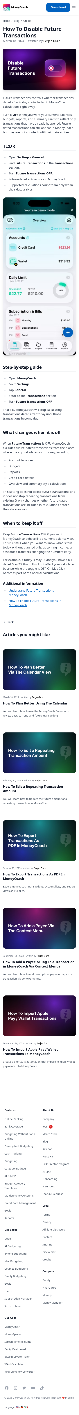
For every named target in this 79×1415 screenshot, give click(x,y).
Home (6, 20)
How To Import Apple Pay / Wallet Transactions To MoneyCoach (30, 1051)
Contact (47, 1237)
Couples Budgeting (16, 1268)
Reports (9, 1218)
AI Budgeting (12, 1246)
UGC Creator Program (55, 1164)
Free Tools (48, 1186)
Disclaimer (48, 1252)
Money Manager (52, 1302)
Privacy (46, 1222)
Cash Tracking (13, 1153)
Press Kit (47, 1156)
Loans (8, 1291)
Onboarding (50, 1179)
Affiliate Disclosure (53, 1229)
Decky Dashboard (15, 1349)
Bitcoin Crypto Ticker (17, 1356)
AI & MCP (10, 1176)
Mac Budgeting (13, 1261)
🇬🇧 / (18, 1407)
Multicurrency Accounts (19, 1195)
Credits (46, 1259)
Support (47, 1171)
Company (48, 1119)
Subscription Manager (18, 1298)
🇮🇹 (26, 1407)
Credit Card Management (20, 1203)
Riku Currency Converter (19, 1371)
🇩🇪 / (23, 1407)
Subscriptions (12, 1306)
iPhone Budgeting (15, 1253)
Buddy (46, 1280)
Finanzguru (49, 1287)
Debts (8, 1238)
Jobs (46, 1126)
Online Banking (14, 1119)
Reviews (47, 1149)
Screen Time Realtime (17, 1341)
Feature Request (52, 1194)
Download (58, 7)
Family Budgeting (15, 1276)
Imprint (47, 1244)
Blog (16, 20)
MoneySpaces (12, 1334)
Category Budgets (15, 1168)
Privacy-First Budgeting (18, 1146)
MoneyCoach (12, 1326)
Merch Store (50, 1134)
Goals (7, 1210)
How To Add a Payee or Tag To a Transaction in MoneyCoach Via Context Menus (39, 964)
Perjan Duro (51, 41)
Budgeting (10, 1161)
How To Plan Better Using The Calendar (35, 703)
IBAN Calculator (14, 1364)
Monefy (47, 1295)
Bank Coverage (13, 1126)
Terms (46, 1214)
